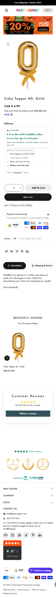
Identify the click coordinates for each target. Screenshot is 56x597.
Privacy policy (23, 590)
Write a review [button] (28, 413)
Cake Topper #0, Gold (13, 366)
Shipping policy (10, 593)
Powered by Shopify (31, 585)
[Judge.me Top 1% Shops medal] (28, 464)
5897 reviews (12, 556)
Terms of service (39, 590)
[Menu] (6, 10)
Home (7, 238)
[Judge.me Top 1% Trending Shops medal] (43, 464)
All (15, 238)
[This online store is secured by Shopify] (13, 225)
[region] (28, 3)
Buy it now (28, 197)
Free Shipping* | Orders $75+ (28, 2)
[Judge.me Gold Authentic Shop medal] (13, 464)
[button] (47, 10)
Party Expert (17, 585)
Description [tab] (16, 265)
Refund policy (9, 590)
